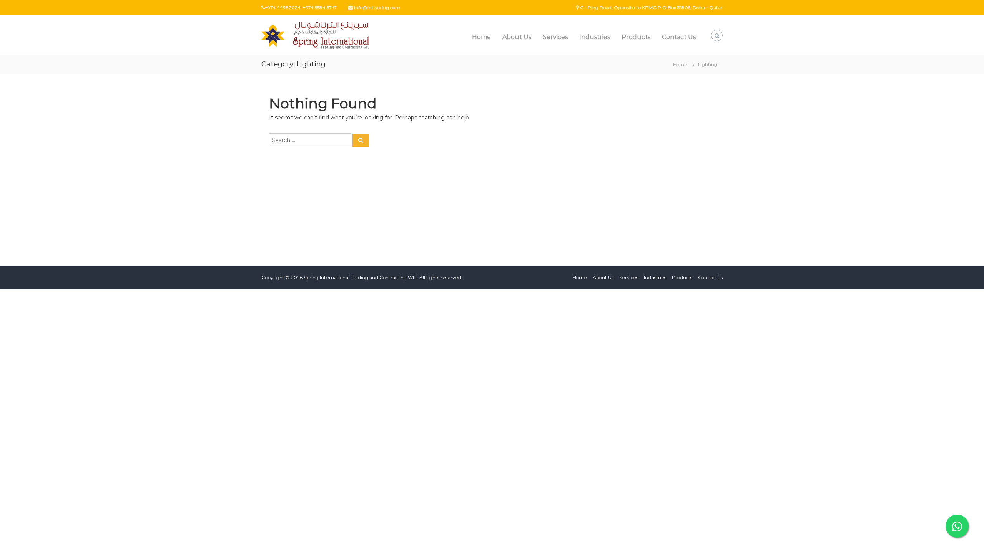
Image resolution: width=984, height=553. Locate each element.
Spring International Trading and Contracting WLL (361, 277)
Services (555, 37)
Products (636, 37)
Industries (594, 37)
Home (481, 37)
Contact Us (679, 37)
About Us (516, 37)
